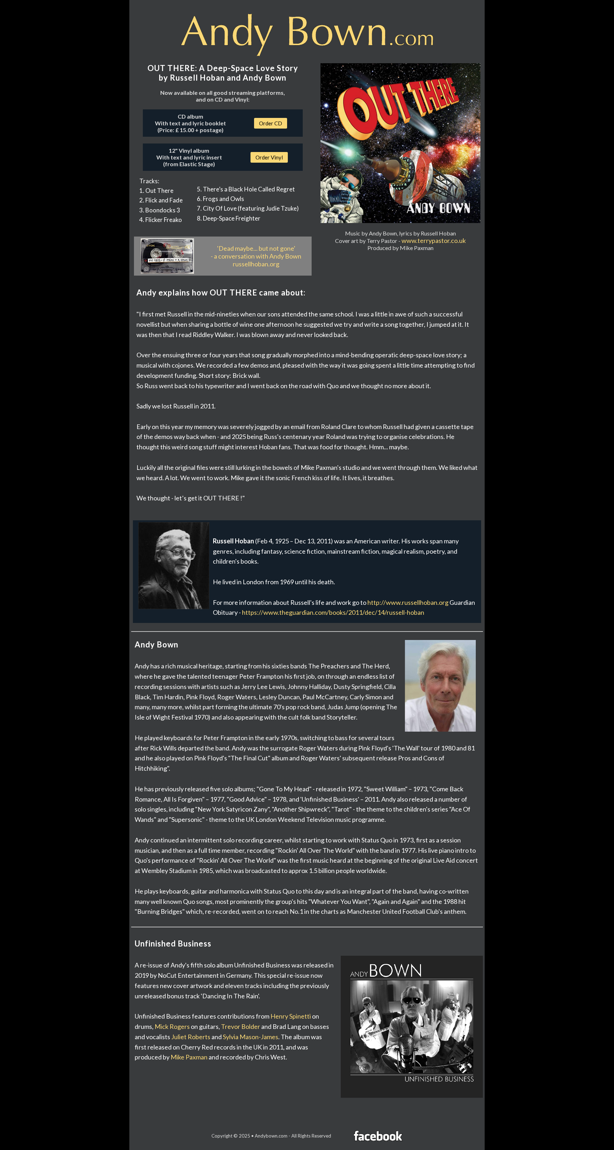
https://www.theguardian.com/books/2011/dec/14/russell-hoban (333, 612)
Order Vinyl (269, 157)
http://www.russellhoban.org (407, 602)
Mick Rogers (172, 1026)
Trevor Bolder (240, 1026)
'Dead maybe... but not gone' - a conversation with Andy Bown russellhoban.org (256, 256)
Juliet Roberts (190, 1037)
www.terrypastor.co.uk (434, 240)
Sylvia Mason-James (250, 1037)
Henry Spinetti (290, 1016)
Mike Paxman (189, 1057)
